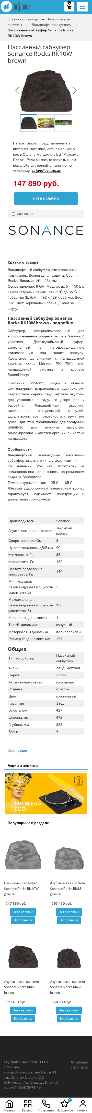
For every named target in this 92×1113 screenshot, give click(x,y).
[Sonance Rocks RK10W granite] (23, 854)
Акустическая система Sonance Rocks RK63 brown (67, 987)
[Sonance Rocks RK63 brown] (69, 953)
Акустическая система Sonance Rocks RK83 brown (21, 987)
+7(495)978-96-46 (46, 170)
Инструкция (17, 750)
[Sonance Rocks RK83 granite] (69, 854)
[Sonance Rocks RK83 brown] (23, 953)
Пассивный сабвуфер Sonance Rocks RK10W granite (21, 888)
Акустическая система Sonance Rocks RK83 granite (67, 888)
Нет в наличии (23, 912)
